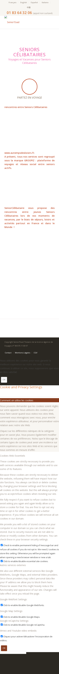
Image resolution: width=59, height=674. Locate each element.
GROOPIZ (29, 160)
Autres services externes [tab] (13, 565)
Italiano (45, 2)
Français (12, 2)
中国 (28, 7)
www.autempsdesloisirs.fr (19, 152)
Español (34, 2)
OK (4, 379)
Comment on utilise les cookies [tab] (16, 400)
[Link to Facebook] (52, 349)
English (23, 2)
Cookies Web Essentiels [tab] (12, 455)
